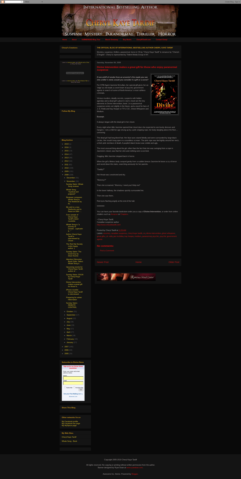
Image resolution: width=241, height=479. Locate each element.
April (69, 332)
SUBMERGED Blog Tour (91, 40)
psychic (156, 236)
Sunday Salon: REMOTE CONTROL (72, 305)
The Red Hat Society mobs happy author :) (74, 246)
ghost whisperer (168, 233)
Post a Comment (107, 250)
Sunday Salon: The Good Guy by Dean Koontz (73, 254)
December (71, 178)
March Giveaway (111, 40)
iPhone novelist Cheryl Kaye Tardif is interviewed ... (74, 292)
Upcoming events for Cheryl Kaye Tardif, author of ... (74, 269)
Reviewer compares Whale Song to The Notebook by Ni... (74, 200)
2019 (67, 144)
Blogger (135, 474)
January (70, 342)
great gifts (101, 236)
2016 (67, 147)
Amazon (114, 214)
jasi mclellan (118, 236)
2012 (67, 161)
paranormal (147, 236)
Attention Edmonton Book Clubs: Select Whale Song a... (74, 261)
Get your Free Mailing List (72, 394)
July (68, 322)
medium (138, 236)
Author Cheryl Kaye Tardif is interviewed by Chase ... (74, 237)
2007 (67, 347)
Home (64, 40)
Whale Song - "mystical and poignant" (72, 192)
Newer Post (103, 262)
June (69, 325)
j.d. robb (109, 236)
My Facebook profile (70, 421)
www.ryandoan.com (134, 467)
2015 (67, 151)
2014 (67, 154)
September (71, 315)
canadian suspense (119, 233)
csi (144, 233)
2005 (67, 354)
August (70, 318)
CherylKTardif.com (143, 40)
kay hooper (129, 236)
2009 (67, 171)
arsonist (106, 233)
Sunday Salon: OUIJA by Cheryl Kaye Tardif (74, 277)
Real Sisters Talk (82, 80)
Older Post (174, 262)
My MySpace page (69, 425)
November (71, 181)
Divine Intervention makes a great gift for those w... (74, 284)
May (69, 329)
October (70, 311)
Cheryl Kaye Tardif (69, 437)
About (74, 40)
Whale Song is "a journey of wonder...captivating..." (74, 227)
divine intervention (153, 233)
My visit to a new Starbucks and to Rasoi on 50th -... (74, 209)
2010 (67, 168)
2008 (67, 175)
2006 (67, 350)
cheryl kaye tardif (135, 233)
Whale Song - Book (69, 441)
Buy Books (127, 40)
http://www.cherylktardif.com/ (109, 225)
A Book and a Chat (83, 62)
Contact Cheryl (161, 40)
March (69, 335)
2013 (67, 158)
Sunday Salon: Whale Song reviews (74, 185)
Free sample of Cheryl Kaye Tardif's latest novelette (72, 218)
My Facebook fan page (71, 423)
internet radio (71, 62)
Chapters (124, 214)
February (70, 339)
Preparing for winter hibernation (74, 298)
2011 (67, 165)
